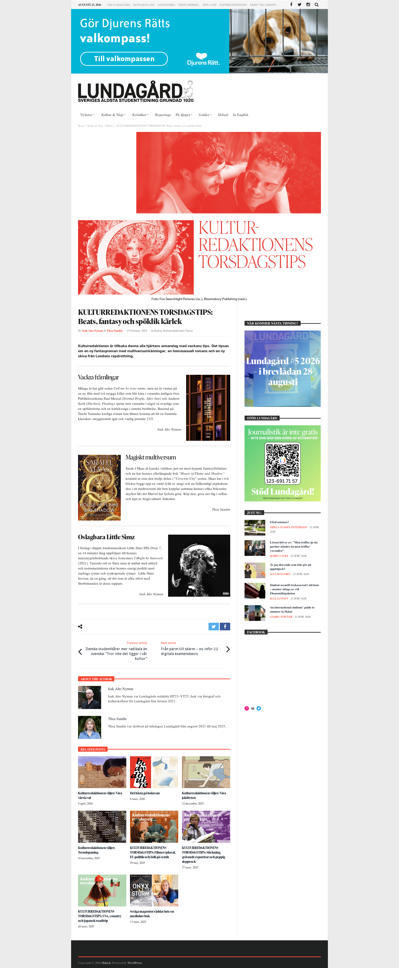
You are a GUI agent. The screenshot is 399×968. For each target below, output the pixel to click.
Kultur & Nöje (95, 125)
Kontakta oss (143, 4)
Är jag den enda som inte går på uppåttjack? (290, 566)
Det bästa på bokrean (145, 793)
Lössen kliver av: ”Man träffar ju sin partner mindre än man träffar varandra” (293, 546)
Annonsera (166, 4)
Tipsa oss (209, 4)
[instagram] (308, 4)
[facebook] (225, 626)
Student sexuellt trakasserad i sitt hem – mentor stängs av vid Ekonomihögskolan (294, 589)
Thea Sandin (115, 330)
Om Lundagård (118, 4)
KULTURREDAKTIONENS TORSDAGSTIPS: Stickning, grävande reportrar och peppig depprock (203, 855)
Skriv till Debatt (263, 4)
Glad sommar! (279, 522)
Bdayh (106, 962)
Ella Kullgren (280, 574)
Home (81, 125)
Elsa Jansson (279, 598)
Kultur (109, 125)
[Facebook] (291, 4)
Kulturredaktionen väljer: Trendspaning (96, 850)
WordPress (134, 962)
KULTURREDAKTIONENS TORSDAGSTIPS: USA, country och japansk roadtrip (99, 916)
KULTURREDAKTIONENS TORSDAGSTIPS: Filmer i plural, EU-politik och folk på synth (153, 852)
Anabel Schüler (281, 617)
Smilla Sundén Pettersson (289, 527)
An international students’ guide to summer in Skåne (292, 609)
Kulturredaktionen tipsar (178, 331)
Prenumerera (188, 4)
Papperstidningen (233, 4)
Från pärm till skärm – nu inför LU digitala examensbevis (189, 648)
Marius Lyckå (279, 556)
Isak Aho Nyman (92, 330)
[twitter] (214, 626)
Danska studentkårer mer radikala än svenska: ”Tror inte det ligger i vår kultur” (116, 651)
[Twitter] (299, 4)
